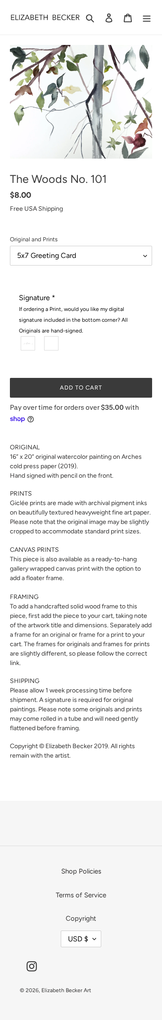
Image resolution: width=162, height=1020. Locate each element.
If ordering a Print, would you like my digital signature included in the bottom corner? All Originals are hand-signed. (73, 320)
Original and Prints (34, 239)
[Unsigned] (51, 343)
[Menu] (146, 17)
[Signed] (28, 343)
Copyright (81, 918)
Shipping (50, 209)
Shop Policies (81, 871)
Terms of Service (81, 895)
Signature (73, 313)
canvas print (73, 568)
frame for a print (101, 635)
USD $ (78, 939)
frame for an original (42, 635)
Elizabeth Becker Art (66, 990)
